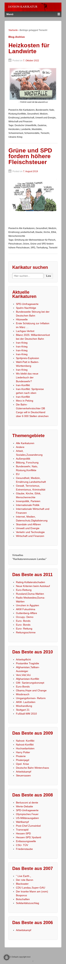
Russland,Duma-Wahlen (30, 593)
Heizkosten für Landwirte (28, 48)
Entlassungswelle (26, 841)
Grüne (26, 243)
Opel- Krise (22, 763)
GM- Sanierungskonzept (30, 682)
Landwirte (26, 129)
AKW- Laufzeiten (25, 702)
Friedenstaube (24, 848)
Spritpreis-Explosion (27, 358)
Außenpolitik (23, 458)
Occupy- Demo (24, 616)
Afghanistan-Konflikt (27, 678)
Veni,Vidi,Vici (23, 674)
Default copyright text (20, 957)
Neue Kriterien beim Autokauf (33, 586)
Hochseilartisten (25, 748)
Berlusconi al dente (27, 802)
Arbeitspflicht (23, 659)
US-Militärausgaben (27, 818)
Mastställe (37, 129)
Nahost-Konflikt (25, 744)
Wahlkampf (22, 821)
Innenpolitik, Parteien (28, 501)
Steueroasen (23, 775)
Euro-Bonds (23, 686)
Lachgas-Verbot (25, 331)
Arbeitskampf (23, 771)
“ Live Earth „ (23, 876)
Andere (20, 447)
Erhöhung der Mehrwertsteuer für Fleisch (35, 240)
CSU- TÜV (22, 845)
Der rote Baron (24, 879)
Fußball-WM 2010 (26, 713)
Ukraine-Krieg (15, 137)
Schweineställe (31, 133)
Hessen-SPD (23, 833)
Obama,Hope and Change (31, 690)
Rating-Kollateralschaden (30, 582)
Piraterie (21, 756)
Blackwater (22, 883)
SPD (33, 247)
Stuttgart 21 (23, 709)
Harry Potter (23, 752)
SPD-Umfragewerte (27, 303)
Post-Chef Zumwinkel (28, 825)
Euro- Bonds (23, 620)
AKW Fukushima (25, 609)
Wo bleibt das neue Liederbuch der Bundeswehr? (27, 377)
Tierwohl (45, 133)
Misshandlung (24, 705)
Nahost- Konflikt (25, 740)
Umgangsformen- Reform (31, 698)
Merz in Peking (24, 400)
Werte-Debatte (24, 806)
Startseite (13, 30)
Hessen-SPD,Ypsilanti (28, 837)
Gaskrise (42, 125)
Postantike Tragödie (27, 663)
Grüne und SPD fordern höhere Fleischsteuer (30, 156)
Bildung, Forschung (27, 462)
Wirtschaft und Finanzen (20, 121)
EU (17, 474)
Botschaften (23, 899)
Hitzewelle (22, 319)
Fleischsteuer (15, 243)
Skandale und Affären (28, 524)
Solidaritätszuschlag (27, 903)
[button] (6, 957)
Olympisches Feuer (27, 814)
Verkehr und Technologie (30, 532)
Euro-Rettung (24, 589)
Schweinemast (15, 133)
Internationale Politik (27, 505)
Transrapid (22, 829)
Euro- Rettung (24, 628)
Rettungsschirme (26, 632)
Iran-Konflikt (23, 385)
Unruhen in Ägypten (27, 605)
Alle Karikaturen (27, 110)
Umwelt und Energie (45, 117)
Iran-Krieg (21, 342)
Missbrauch (22, 694)
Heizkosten (14, 129)
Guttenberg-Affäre (26, 613)
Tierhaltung (42, 247)
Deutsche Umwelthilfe (25, 125)
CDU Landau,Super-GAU (30, 887)
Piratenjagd (22, 760)
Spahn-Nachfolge (26, 307)
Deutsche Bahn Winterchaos (32, 767)
